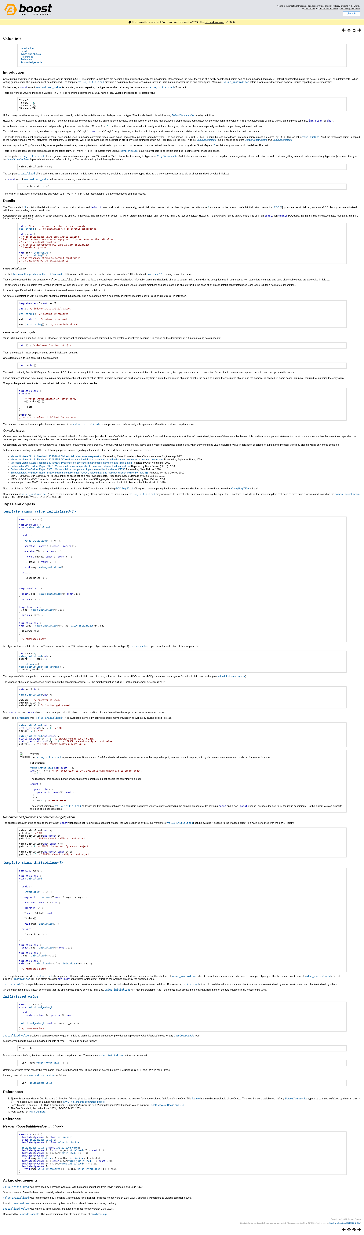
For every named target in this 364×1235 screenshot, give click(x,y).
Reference (26, 59)
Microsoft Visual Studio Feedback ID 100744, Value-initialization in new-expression (56, 456)
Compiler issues (14, 430)
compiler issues (129, 150)
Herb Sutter (309, 8)
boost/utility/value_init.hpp (39, 1126)
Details (24, 51)
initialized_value (67, 1147)
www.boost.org (99, 1214)
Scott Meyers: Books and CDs (167, 1105)
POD (276, 207)
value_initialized (69, 1142)
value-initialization (15, 268)
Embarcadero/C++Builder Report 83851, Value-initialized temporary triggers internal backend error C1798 (68, 469)
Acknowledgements (31, 62)
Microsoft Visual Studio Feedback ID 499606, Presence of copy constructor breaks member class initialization (71, 462)
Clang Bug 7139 (240, 488)
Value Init (12, 39)
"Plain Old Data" (37, 1111)
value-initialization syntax (20, 332)
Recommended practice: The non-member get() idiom (39, 817)
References (27, 56)
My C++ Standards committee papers (84, 1101)
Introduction (27, 48)
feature (196, 1098)
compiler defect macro (347, 494)
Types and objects (31, 54)
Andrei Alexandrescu (328, 8)
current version (214, 22)
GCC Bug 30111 (124, 488)
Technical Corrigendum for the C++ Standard (37, 274)
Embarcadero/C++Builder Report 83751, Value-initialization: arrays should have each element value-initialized (70, 466)
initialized (65, 1137)
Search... (353, 13)
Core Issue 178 (155, 274)
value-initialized (310, 137)
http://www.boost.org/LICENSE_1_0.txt (344, 1223)
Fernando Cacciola (29, 1214)
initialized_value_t (42, 1139)
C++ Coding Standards (350, 8)
